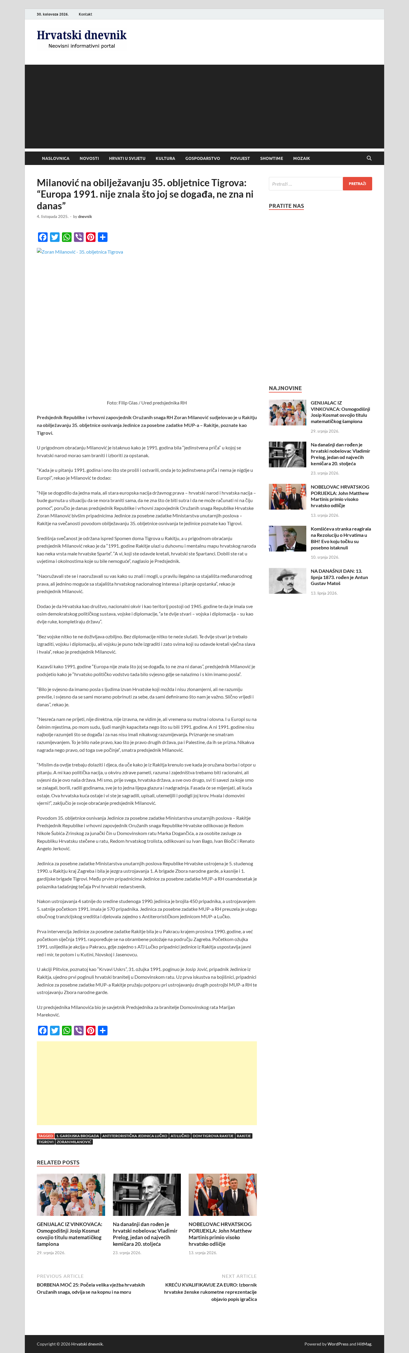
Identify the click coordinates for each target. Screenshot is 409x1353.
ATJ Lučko (180, 1136)
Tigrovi (46, 1142)
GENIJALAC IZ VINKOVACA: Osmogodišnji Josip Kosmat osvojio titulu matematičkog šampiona (69, 1234)
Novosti (89, 158)
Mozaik (301, 158)
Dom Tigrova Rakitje (213, 1136)
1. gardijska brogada (77, 1136)
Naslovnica (55, 158)
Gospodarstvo (202, 158)
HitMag (364, 1343)
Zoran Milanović (74, 1142)
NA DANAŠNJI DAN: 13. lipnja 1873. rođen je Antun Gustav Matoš (339, 577)
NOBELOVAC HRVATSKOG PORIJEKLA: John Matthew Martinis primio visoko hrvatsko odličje (220, 1234)
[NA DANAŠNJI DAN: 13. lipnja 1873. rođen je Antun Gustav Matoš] (287, 571)
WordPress (338, 1343)
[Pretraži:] (320, 183)
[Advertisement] (204, 107)
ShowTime (271, 158)
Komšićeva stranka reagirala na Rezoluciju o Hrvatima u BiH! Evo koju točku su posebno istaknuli (341, 538)
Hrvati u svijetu (127, 158)
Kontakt (85, 14)
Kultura (165, 158)
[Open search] (369, 158)
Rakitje (244, 1136)
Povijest (240, 158)
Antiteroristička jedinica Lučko (134, 1136)
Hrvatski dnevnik (87, 1343)
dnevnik (85, 216)
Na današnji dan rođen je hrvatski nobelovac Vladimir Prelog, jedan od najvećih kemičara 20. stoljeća (145, 1234)
